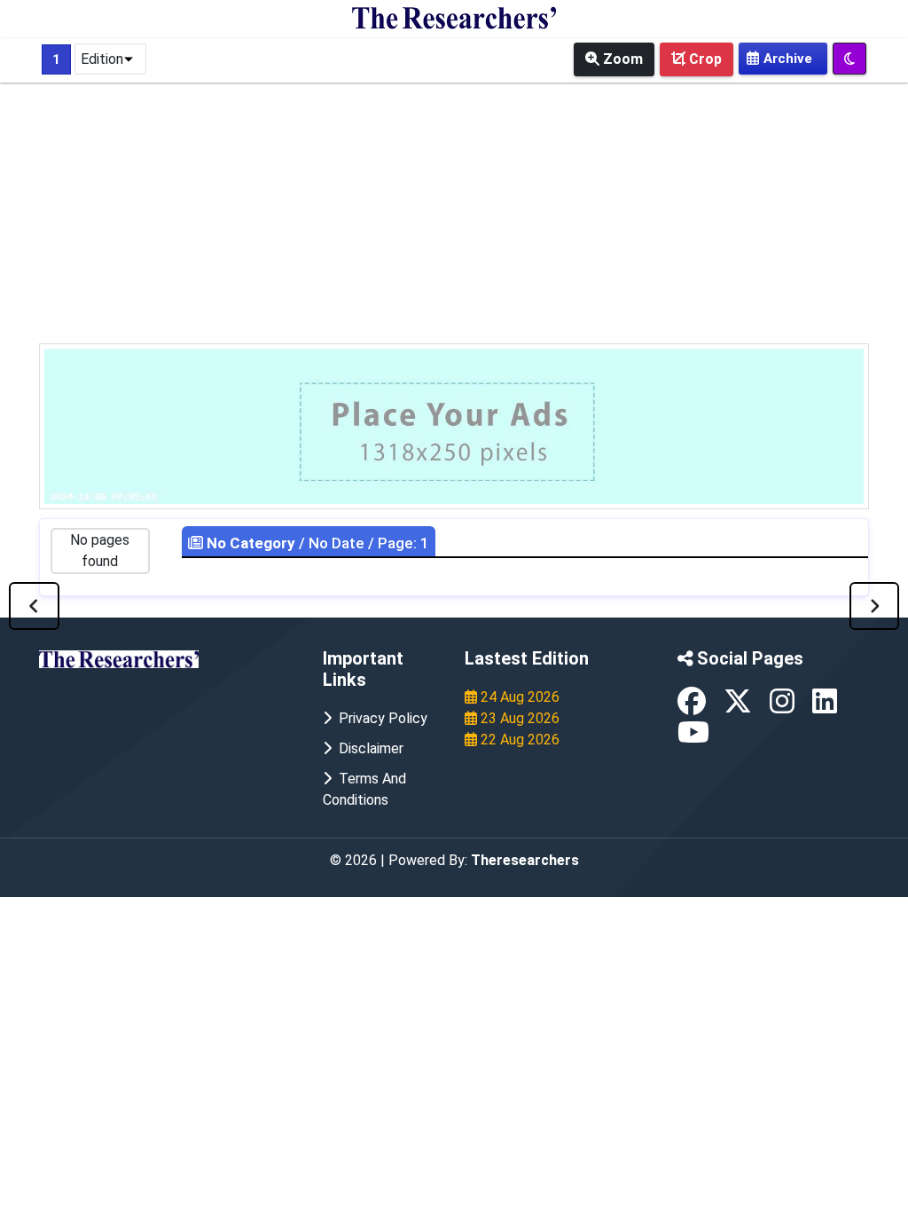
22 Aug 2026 (518, 739)
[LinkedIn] (824, 706)
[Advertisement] (454, 210)
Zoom (621, 59)
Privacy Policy (379, 718)
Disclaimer (367, 748)
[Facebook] (693, 706)
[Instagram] (784, 706)
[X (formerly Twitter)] (739, 706)
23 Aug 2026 (518, 718)
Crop (703, 59)
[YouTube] (693, 737)
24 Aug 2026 (518, 697)
